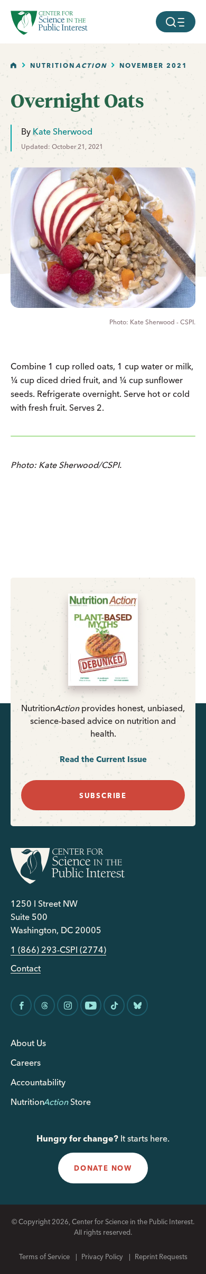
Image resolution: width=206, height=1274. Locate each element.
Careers (26, 1062)
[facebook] (21, 1005)
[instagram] (67, 1005)
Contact (26, 968)
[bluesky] (137, 1005)
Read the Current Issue (103, 759)
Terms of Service (44, 1256)
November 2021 (153, 65)
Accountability (38, 1082)
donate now (103, 1168)
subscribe (103, 795)
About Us (28, 1043)
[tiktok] (114, 1005)
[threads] (44, 1005)
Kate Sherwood (62, 131)
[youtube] (90, 1005)
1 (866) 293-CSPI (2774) (58, 950)
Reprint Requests (161, 1256)
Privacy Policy (102, 1256)
